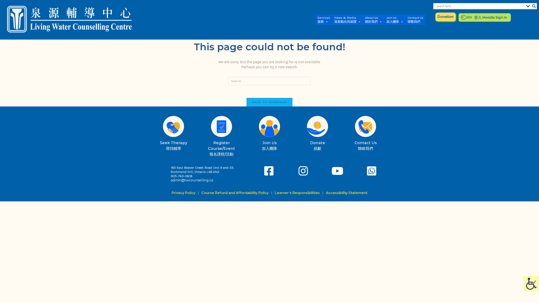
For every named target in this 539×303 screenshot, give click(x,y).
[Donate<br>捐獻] (317, 126)
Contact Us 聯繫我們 (415, 20)
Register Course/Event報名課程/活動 (221, 149)
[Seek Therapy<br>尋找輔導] (173, 126)
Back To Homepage (269, 102)
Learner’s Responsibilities (297, 193)
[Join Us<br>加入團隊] (269, 126)
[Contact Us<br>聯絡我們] (365, 126)
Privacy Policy (184, 193)
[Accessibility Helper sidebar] (531, 283)
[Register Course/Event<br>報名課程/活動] (221, 126)
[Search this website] (269, 81)
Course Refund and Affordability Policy (235, 193)
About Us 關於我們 (371, 20)
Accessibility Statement (346, 193)
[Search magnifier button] (534, 6)
